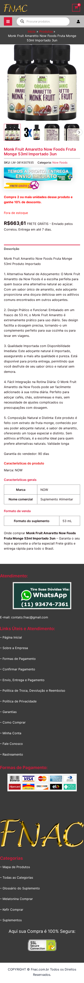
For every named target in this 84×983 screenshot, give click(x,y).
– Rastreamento (11, 754)
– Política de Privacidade (18, 701)
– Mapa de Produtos (15, 867)
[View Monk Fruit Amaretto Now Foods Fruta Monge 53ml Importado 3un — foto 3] (52, 132)
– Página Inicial (11, 637)
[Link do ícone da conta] (78, 21)
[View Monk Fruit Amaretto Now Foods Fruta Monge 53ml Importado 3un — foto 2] (32, 132)
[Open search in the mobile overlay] (43, 21)
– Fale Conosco (11, 744)
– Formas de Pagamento (18, 659)
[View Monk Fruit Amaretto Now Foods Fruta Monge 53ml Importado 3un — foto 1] (12, 132)
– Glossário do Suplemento (20, 888)
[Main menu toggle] (8, 21)
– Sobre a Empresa (14, 648)
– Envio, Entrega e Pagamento (22, 680)
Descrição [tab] (11, 249)
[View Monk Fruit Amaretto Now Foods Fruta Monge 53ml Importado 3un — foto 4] (71, 132)
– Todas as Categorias (16, 877)
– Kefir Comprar (11, 909)
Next (79, 132)
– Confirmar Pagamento (17, 669)
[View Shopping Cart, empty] (76, 8)
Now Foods (60, 162)
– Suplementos (11, 920)
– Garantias (8, 712)
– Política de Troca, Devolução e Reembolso (32, 690)
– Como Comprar (13, 722)
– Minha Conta (10, 733)
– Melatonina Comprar (16, 899)
